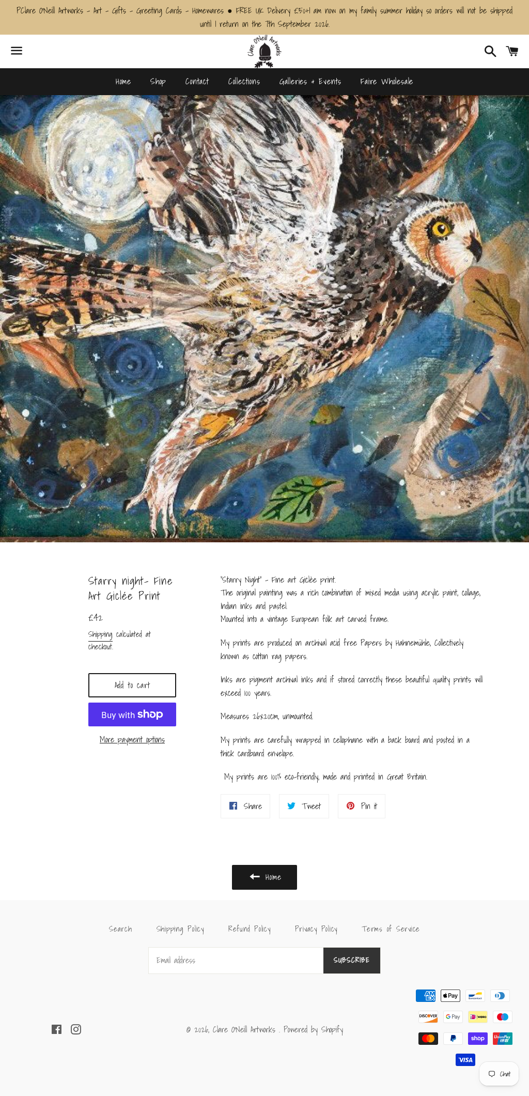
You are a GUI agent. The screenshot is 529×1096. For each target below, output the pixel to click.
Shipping (100, 634)
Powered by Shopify (313, 1029)
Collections (244, 81)
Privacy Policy (316, 928)
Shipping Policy (180, 928)
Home (123, 81)
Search (120, 928)
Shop (158, 81)
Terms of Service (391, 928)
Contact (197, 81)
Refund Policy (249, 928)
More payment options (132, 739)
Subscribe (352, 960)
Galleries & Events (310, 81)
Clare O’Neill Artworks (246, 1029)
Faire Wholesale (387, 81)
